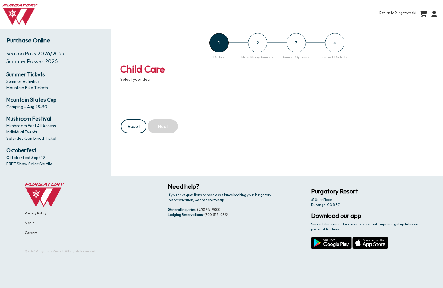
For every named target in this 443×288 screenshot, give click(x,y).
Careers (31, 233)
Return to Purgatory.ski (397, 13)
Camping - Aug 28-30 (26, 106)
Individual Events (22, 132)
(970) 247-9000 (208, 210)
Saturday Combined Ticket (31, 138)
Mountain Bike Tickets (27, 87)
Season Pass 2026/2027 (35, 53)
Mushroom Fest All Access (31, 125)
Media (30, 223)
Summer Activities (23, 81)
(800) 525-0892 (216, 215)
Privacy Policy (35, 213)
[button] (433, 14)
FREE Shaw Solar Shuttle (29, 164)
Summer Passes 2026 (32, 61)
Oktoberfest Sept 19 (25, 157)
